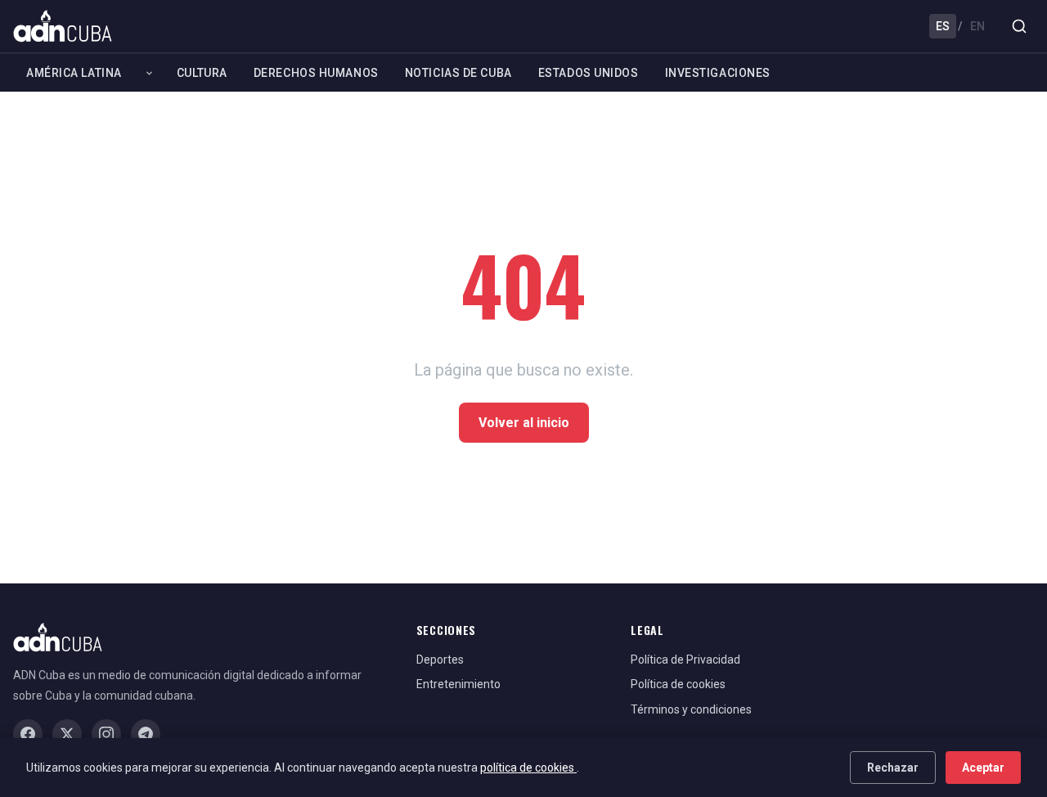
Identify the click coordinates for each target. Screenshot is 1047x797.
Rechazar (893, 767)
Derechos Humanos (316, 72)
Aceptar (983, 767)
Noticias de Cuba (458, 72)
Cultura (202, 72)
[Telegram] (145, 734)
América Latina (74, 72)
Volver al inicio (524, 422)
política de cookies (528, 767)
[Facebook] (28, 734)
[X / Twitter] (67, 734)
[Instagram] (106, 734)
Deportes (440, 659)
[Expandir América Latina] (149, 73)
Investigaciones (718, 72)
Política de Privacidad (685, 659)
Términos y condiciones (691, 709)
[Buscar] (1019, 26)
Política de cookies (678, 684)
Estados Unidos (588, 72)
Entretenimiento (458, 684)
